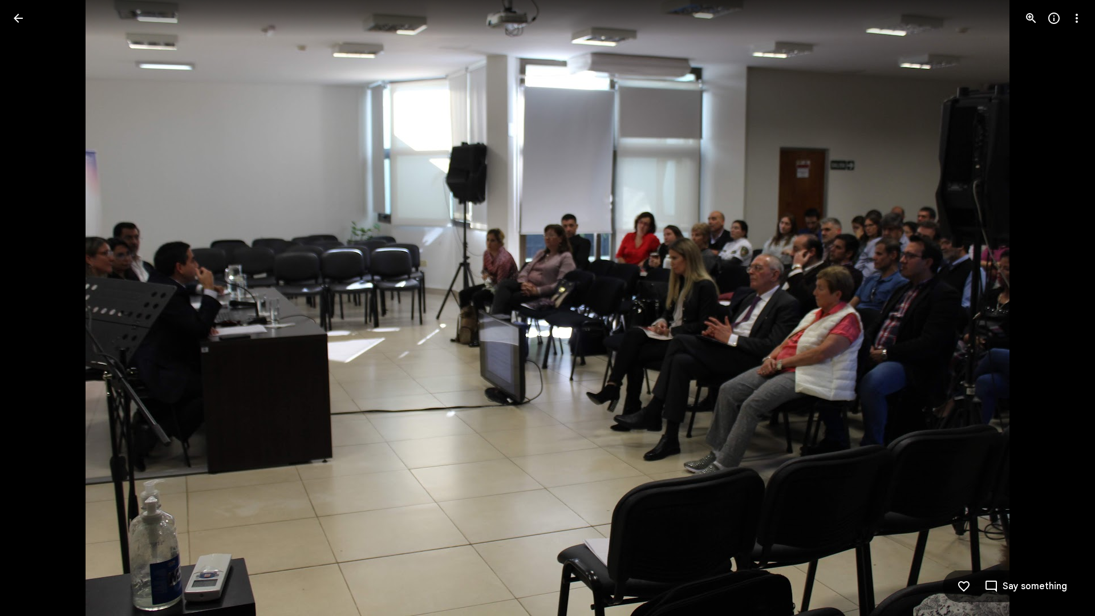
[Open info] (1054, 18)
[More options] (1076, 18)
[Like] (964, 586)
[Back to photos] (18, 18)
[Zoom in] (1031, 18)
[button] (32, 308)
